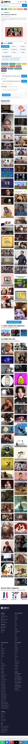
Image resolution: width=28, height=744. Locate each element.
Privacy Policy (3, 719)
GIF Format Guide (18, 682)
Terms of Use (3, 720)
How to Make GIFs (18, 673)
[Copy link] (25, 742)
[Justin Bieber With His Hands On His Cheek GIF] (20, 558)
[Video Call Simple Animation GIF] (7, 280)
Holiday (16, 632)
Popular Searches (4, 622)
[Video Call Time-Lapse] (15, 333)
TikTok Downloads (18, 687)
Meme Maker (3, 690)
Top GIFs (2, 617)
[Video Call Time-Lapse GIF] (20, 543)
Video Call (6, 12)
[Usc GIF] (14, 9)
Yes (1, 659)
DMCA (2, 717)
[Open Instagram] (11, 742)
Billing (2, 632)
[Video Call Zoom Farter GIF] (20, 160)
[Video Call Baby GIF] (7, 349)
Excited (2, 651)
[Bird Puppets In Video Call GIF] (7, 517)
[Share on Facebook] (7, 742)
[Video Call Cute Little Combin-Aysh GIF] (7, 154)
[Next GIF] (25, 32)
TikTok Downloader (4, 702)
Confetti (16, 651)
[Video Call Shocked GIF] (20, 122)
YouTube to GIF (3, 699)
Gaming (16, 629)
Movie (16, 635)
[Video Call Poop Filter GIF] (20, 237)
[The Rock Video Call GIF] (7, 146)
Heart (16, 653)
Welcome (2, 669)
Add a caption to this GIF (15, 57)
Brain (16, 657)
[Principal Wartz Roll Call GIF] (7, 484)
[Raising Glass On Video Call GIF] (7, 392)
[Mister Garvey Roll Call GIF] (20, 517)
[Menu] (25, 1)
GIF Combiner (3, 688)
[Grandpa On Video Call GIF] (7, 369)
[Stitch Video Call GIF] (20, 429)
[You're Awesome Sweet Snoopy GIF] (20, 442)
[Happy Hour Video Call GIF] (7, 569)
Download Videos (18, 685)
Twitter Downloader (4, 703)
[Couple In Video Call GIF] (7, 530)
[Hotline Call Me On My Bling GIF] (7, 464)
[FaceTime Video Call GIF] (20, 130)
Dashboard (3, 630)
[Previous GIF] (2, 32)
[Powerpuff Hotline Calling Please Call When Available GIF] (20, 528)
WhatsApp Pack (4, 696)
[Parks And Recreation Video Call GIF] (7, 269)
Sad (1, 645)
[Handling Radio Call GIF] (20, 368)
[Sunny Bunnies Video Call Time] (5, 333)
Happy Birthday (17, 631)
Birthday (16, 617)
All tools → (3, 673)
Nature (16, 637)
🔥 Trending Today (4, 619)
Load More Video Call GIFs (14, 322)
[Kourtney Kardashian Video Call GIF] (7, 163)
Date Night (16, 663)
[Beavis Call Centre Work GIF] (20, 476)
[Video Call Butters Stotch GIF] (7, 429)
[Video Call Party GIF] (20, 379)
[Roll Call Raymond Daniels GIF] (20, 418)
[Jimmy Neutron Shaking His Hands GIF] (20, 582)
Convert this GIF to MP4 (14, 59)
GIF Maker (2, 676)
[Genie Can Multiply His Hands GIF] (7, 360)
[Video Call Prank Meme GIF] (7, 122)
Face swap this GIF (6, 57)
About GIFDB (3, 713)
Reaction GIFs (17, 690)
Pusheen (16, 638)
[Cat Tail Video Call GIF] (20, 141)
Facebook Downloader (5, 708)
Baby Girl (16, 660)
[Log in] (23, 2)
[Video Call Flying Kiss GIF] (7, 291)
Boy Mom (16, 666)
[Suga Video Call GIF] (20, 395)
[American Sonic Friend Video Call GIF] (20, 281)
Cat (15, 620)
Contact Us (3, 716)
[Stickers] (19, 2)
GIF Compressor (4, 679)
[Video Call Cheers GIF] (20, 229)
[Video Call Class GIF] (7, 137)
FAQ (1, 724)
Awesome (16, 656)
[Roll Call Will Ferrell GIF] (7, 508)
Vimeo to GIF (3, 700)
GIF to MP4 (3, 682)
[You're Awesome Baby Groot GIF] (20, 504)
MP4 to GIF (3, 678)
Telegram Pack (3, 697)
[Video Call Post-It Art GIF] (7, 242)
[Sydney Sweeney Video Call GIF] (20, 168)
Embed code (3, 78)
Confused (2, 656)
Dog (15, 626)
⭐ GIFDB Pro (3, 627)
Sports (16, 640)
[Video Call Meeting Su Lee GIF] (7, 252)
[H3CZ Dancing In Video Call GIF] (7, 302)
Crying (2, 654)
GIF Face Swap (3, 675)
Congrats (2, 663)
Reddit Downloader (4, 706)
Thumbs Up (3, 653)
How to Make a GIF (4, 729)
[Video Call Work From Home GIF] (20, 111)
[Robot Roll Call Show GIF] (20, 466)
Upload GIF (3, 629)
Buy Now (16, 668)
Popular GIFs (3, 732)
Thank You (3, 648)
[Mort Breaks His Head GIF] (20, 571)
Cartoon (16, 619)
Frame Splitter (3, 687)
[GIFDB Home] (1, 12)
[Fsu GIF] (5, 9)
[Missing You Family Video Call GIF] (7, 211)
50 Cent (16, 669)
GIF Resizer (3, 681)
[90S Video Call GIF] (7, 183)
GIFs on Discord (17, 681)
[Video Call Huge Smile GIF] (20, 311)
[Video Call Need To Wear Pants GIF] (20, 152)
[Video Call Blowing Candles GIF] (20, 245)
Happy (2, 644)
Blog (2, 714)
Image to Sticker (4, 694)
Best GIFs (16, 688)
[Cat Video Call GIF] (7, 419)
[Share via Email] (21, 742)
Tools (2, 672)
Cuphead (16, 647)
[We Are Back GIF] (19, 9)
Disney (16, 625)
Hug (1, 662)
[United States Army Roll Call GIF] (7, 496)
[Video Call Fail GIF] (20, 346)
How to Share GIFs (18, 678)
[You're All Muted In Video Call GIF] (7, 261)
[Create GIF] (21, 2)
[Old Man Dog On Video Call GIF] (20, 196)
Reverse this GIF (5, 59)
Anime (16, 616)
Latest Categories (4, 616)
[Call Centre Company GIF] (7, 557)
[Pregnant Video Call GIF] (7, 475)
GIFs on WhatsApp (18, 679)
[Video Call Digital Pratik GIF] (7, 201)
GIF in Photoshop (18, 676)
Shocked (2, 668)
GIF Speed (2, 685)
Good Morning (3, 665)
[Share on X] (16, 742)
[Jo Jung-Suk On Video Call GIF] (20, 209)
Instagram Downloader (5, 705)
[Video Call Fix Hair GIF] (7, 192)
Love (15, 634)
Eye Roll (2, 666)
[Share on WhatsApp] (2, 742)
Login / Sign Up (3, 626)
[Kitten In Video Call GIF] (20, 488)
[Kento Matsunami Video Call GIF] (7, 109)
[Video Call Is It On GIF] (20, 357)
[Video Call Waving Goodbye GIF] (7, 231)
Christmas (16, 648)
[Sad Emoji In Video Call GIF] (20, 295)
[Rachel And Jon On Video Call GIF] (20, 220)
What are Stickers (4, 730)
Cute (15, 622)
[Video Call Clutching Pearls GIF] (7, 404)
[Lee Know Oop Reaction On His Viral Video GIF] (7, 546)
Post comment (6, 94)
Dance (16, 623)
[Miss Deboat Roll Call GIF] (20, 409)
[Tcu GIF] (2, 9)
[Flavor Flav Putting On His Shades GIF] (7, 439)
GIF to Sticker (3, 693)
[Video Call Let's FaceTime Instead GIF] (7, 173)
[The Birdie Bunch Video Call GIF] (20, 177)
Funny (16, 628)
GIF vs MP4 (17, 684)
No (1, 657)
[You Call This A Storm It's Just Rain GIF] (7, 450)
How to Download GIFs (5, 726)
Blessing (16, 665)
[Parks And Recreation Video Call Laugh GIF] (20, 270)
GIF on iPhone (17, 675)
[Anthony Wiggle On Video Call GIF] (7, 222)
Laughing (2, 650)
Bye (1, 660)
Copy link (3, 73)
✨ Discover (3, 620)
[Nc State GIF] (10, 9)
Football (16, 650)
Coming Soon (17, 662)
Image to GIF (3, 691)
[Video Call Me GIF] (7, 381)
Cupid (16, 645)
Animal (16, 614)
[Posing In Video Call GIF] (20, 257)
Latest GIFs (3, 614)
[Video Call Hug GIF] (20, 454)
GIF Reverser (3, 684)
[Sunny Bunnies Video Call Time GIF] (20, 185)
